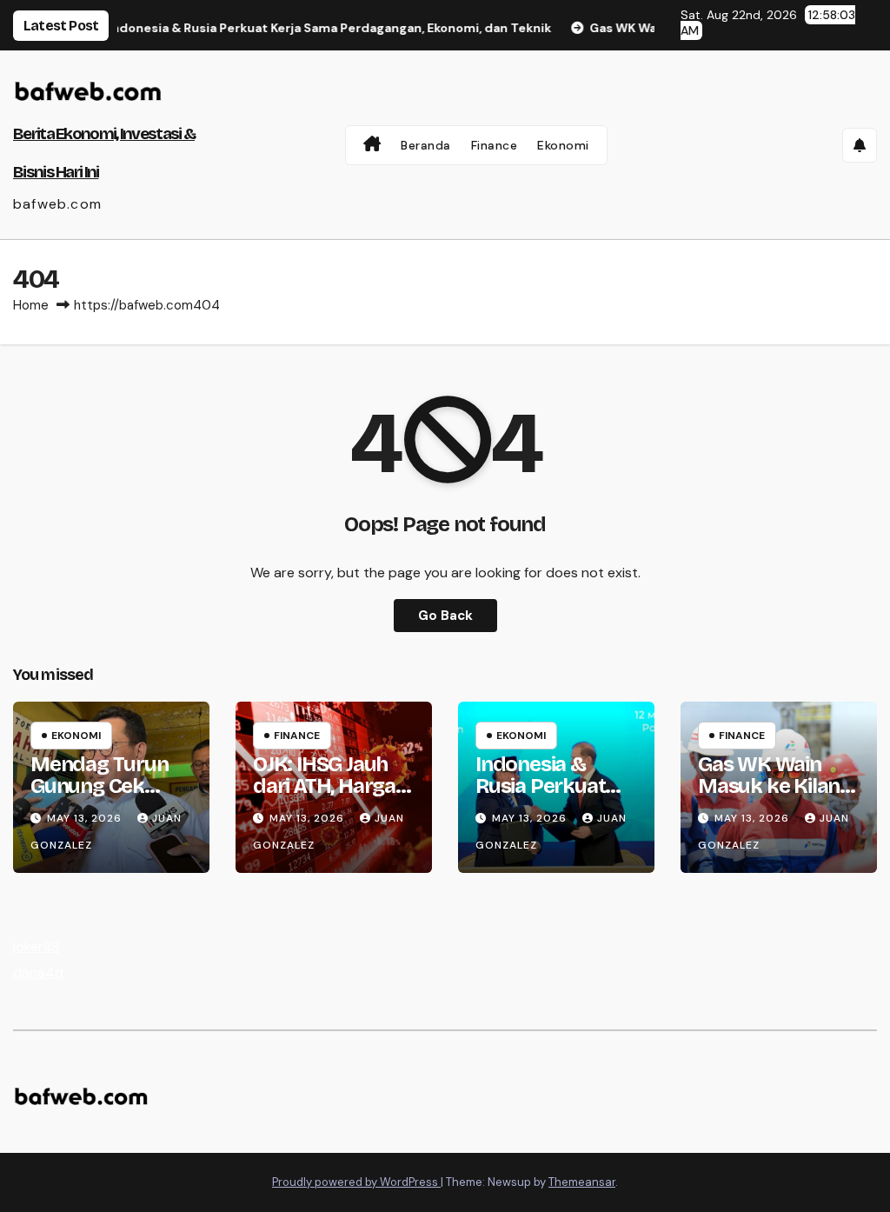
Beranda (426, 145)
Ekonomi (563, 145)
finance (297, 736)
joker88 (36, 946)
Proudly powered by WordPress (356, 1182)
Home (31, 305)
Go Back (445, 615)
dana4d (38, 972)
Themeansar (581, 1182)
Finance (494, 145)
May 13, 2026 (86, 818)
